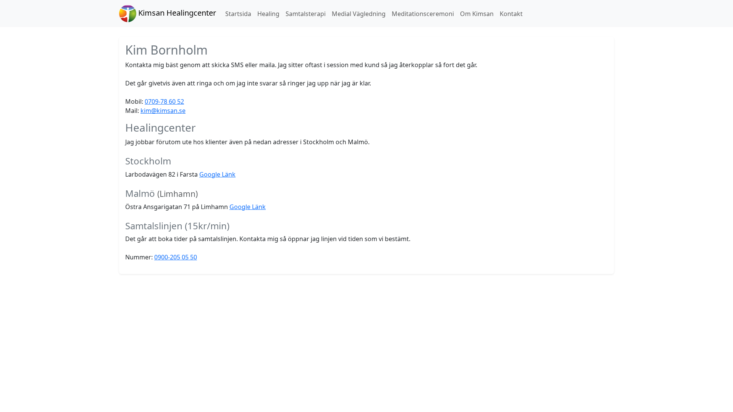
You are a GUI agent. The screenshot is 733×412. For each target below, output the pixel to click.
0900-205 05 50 (175, 257)
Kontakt (511, 14)
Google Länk (217, 174)
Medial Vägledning (359, 14)
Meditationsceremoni (423, 14)
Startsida (238, 14)
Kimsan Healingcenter (176, 13)
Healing (268, 14)
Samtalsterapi (306, 14)
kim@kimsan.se (163, 110)
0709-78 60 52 (164, 101)
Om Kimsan (477, 14)
